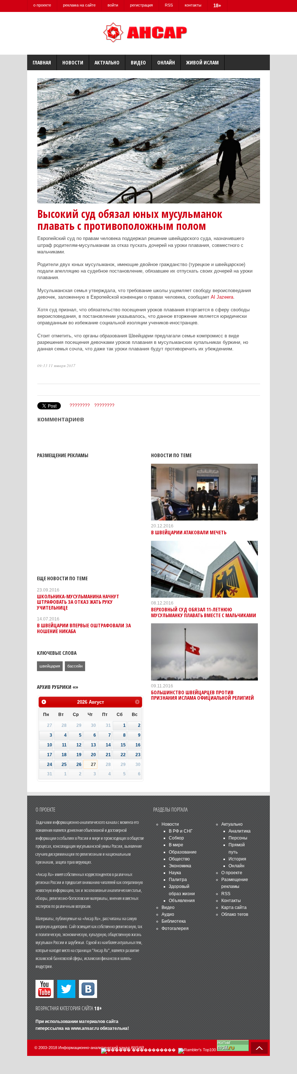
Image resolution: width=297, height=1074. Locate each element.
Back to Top (259, 1048)
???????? (80, 405)
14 (108, 744)
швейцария (49, 666)
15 (123, 744)
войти (113, 5)
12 (78, 744)
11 (64, 744)
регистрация (141, 5)
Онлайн (166, 62)
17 (49, 754)
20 (93, 754)
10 (49, 744)
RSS (169, 5)
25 (64, 764)
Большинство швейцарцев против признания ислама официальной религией (202, 695)
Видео (138, 62)
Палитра (178, 879)
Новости (72, 62)
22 (123, 754)
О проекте (231, 872)
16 (138, 744)
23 (138, 754)
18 (64, 754)
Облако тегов (234, 914)
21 (108, 754)
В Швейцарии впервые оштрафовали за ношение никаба (84, 628)
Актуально (107, 62)
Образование (183, 852)
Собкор (176, 838)
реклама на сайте (79, 5)
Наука (175, 872)
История (237, 859)
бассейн (75, 666)
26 (78, 764)
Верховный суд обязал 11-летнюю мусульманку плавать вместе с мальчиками (203, 612)
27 (93, 764)
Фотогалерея (175, 928)
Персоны (238, 838)
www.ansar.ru (85, 1028)
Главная (42, 62)
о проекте (42, 5)
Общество (179, 859)
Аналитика (240, 831)
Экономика (180, 865)
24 (49, 764)
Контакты (231, 900)
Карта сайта (234, 907)
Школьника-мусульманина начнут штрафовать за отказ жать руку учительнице (78, 602)
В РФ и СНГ (181, 831)
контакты (193, 5)
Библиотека (174, 921)
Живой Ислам (202, 62)
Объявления (182, 900)
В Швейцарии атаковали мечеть (188, 532)
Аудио (168, 914)
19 (78, 754)
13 (93, 744)
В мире (176, 844)
